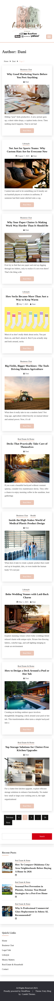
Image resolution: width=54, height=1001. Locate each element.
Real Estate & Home (26, 439)
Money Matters (8, 960)
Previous (9, 817)
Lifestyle (26, 144)
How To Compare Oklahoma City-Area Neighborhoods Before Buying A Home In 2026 (33, 868)
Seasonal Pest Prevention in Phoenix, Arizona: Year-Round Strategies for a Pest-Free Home (31, 890)
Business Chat (26, 70)
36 (45, 817)
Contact (5, 969)
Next (8, 822)
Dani (27, 82)
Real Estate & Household (12, 964)
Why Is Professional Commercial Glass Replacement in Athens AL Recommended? (31, 911)
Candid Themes (28, 994)
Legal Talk (6, 950)
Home (4, 941)
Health (33, 515)
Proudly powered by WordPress (17, 991)
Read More (27, 131)
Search (42, 836)
